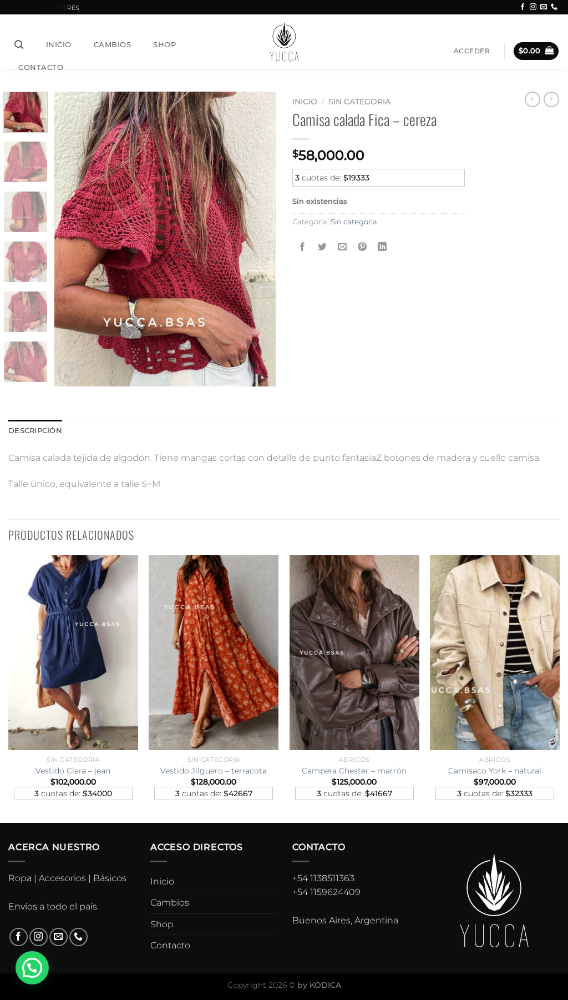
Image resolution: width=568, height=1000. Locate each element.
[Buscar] (19, 45)
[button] (32, 967)
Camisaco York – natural (494, 771)
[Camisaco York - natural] (495, 652)
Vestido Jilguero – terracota (213, 771)
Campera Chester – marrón (354, 771)
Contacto (40, 67)
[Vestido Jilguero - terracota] (213, 652)
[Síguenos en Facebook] (522, 7)
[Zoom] (69, 373)
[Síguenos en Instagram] (533, 7)
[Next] (257, 238)
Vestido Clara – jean (73, 771)
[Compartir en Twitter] (322, 247)
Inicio (59, 44)
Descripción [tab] (35, 430)
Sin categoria (359, 101)
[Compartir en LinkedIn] (382, 247)
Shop (164, 44)
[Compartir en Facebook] (302, 247)
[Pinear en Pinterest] (362, 247)
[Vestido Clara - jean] (73, 652)
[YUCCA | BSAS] (284, 41)
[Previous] (73, 238)
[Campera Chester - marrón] (354, 652)
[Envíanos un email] (543, 7)
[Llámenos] (554, 7)
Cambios (112, 44)
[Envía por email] (342, 247)
